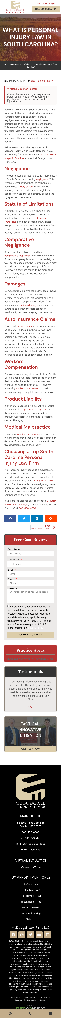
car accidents (24, 326)
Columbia (27, 890)
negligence (42, 179)
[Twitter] (30, 934)
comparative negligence (17, 255)
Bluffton (27, 884)
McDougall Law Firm (42, 480)
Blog (33, 80)
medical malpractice (28, 434)
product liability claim (36, 409)
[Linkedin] (47, 934)
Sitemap (42, 1000)
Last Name (13, 559)
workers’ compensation (28, 388)
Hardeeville (27, 895)
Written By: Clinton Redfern (22, 88)
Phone (11, 579)
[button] (10, 518)
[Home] (10, 1014)
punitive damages (28, 305)
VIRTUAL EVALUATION (31, 860)
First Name (13, 549)
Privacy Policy (31, 1000)
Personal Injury (16, 64)
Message (12, 588)
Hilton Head (27, 901)
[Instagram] (21, 934)
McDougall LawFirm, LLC (29, 997)
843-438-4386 (46, 3)
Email (10, 569)
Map (36, 884)
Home (5, 64)
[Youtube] (39, 934)
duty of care (26, 186)
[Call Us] (30, 1014)
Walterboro (27, 907)
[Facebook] (13, 934)
